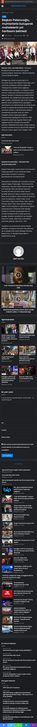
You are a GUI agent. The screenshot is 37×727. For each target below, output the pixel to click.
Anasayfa (6, 12)
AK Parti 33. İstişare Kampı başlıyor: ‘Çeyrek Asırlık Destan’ (23, 619)
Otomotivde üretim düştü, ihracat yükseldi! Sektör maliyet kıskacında (23, 628)
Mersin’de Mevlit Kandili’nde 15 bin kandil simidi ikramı (20, 1)
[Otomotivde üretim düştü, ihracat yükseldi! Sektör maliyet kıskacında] (7, 629)
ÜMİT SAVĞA (7, 35)
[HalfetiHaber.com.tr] (18, 6)
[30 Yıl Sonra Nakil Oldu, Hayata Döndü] (27, 328)
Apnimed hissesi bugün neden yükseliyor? (16, 470)
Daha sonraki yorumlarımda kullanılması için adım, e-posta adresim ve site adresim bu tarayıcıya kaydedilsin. (18, 447)
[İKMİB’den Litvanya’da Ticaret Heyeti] (7, 542)
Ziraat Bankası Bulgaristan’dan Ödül (21, 584)
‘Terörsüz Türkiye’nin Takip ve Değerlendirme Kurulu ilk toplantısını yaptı (17, 576)
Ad (3, 423)
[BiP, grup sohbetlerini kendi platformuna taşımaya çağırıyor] (7, 490)
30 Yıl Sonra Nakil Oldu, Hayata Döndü (27, 336)
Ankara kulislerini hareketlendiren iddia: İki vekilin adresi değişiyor (22, 610)
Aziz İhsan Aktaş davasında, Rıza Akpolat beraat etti (23, 592)
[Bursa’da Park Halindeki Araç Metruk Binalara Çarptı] (27, 350)
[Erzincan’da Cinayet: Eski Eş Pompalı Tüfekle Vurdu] (7, 602)
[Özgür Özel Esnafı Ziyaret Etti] (10, 350)
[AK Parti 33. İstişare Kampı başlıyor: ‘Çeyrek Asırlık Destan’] (7, 619)
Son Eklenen (18, 464)
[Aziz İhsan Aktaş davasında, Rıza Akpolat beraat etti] (7, 593)
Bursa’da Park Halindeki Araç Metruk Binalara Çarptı (27, 359)
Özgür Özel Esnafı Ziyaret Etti (8, 358)
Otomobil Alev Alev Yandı (10, 141)
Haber (12, 12)
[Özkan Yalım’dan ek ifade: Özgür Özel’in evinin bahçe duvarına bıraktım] (10, 328)
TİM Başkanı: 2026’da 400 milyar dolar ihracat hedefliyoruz (23, 568)
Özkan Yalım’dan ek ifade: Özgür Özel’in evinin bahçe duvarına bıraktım (9, 338)
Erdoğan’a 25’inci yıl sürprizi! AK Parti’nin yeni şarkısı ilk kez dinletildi (8, 379)
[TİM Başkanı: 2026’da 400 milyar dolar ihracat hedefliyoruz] (7, 569)
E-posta (4, 430)
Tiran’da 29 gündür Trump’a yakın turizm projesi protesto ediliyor (23, 150)
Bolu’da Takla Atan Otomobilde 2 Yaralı (26, 378)
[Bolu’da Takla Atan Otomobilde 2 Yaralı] (27, 370)
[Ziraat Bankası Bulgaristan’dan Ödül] (7, 585)
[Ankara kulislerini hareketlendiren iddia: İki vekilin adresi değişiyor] (7, 610)
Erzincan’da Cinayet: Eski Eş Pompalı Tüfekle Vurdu (23, 601)
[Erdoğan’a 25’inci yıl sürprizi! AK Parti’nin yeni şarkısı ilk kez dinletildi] (10, 370)
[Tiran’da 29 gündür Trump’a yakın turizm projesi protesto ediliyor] (7, 149)
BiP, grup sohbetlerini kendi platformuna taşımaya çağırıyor (23, 489)
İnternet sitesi (6, 437)
